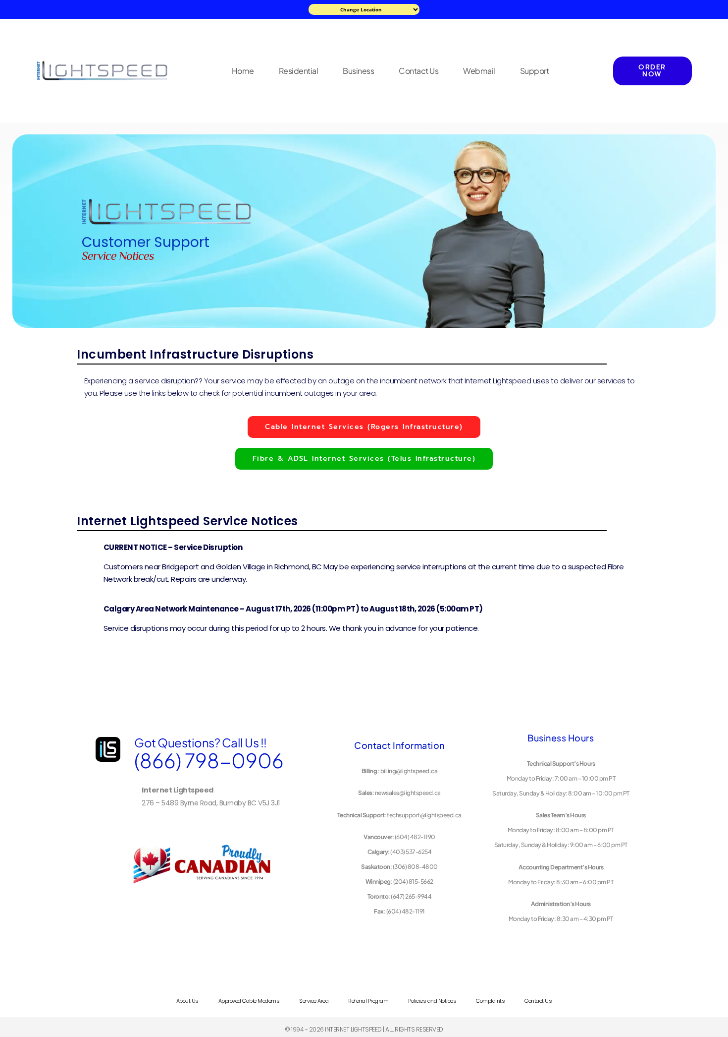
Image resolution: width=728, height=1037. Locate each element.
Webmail (479, 71)
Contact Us (418, 71)
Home (243, 71)
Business (358, 71)
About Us (187, 1001)
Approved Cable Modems (249, 1001)
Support (534, 71)
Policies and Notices (432, 1001)
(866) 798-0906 (209, 760)
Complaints (490, 1001)
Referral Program (368, 1001)
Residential (298, 71)
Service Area (313, 1001)
